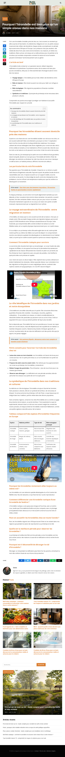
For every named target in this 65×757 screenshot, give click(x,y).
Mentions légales (51, 751)
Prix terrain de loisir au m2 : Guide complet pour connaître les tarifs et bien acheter (32, 708)
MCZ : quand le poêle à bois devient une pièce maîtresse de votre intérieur (47, 627)
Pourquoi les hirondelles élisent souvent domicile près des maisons (28, 112)
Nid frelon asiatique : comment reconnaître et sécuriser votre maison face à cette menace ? (16, 603)
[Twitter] (4, 49)
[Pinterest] (4, 60)
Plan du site (43, 751)
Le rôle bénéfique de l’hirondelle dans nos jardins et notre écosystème (28, 120)
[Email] (4, 63)
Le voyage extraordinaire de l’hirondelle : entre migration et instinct (28, 116)
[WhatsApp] (4, 56)
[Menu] (5, 3)
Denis (9, 33)
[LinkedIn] (4, 53)
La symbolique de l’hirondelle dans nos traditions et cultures (26, 124)
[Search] (60, 3)
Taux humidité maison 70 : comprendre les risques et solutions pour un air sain (47, 602)
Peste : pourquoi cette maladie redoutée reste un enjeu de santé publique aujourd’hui (26, 727)
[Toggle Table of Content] (43, 108)
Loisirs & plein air (8, 672)
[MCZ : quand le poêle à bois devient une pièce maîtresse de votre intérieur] (48, 616)
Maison (5, 19)
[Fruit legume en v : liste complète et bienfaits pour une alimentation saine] (17, 616)
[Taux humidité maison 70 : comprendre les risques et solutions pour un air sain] (48, 591)
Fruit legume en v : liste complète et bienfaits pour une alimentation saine (15, 627)
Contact (37, 751)
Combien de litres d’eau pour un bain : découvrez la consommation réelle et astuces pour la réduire (15, 652)
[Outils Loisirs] (32, 3)
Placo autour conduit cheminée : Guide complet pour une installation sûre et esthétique (27, 731)
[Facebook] (4, 45)
